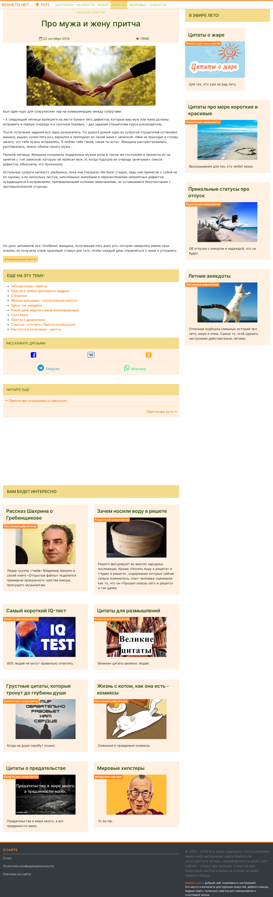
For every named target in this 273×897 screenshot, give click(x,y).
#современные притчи (20, 259)
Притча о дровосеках (28, 320)
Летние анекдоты (209, 276)
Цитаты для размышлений (128, 611)
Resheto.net (15, 4)
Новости (158, 5)
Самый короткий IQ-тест (36, 611)
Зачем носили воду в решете (132, 511)
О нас (7, 858)
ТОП (44, 4)
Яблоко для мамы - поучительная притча (44, 300)
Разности (86, 5)
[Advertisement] (33, 217)
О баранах (19, 296)
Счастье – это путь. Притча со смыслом (43, 324)
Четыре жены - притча (29, 286)
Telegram (53, 369)
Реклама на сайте (17, 874)
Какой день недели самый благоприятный (44, 310)
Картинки (64, 5)
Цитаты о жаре (206, 35)
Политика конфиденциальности (28, 866)
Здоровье (137, 5)
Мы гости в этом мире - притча (36, 329)
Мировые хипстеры (120, 768)
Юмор (103, 5)
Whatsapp (138, 369)
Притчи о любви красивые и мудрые (40, 291)
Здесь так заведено (26, 305)
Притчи (119, 5)
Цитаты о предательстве (36, 768)
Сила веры (19, 315)
